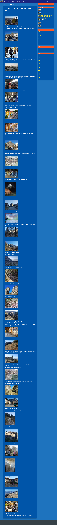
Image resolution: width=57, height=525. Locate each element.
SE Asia (39, 41)
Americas (39, 32)
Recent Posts (14, 1)
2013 (39, 70)
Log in (39, 48)
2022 (39, 57)
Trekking (39, 42)
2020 (39, 60)
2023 (39, 56)
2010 (39, 74)
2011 (39, 73)
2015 (39, 67)
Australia (39, 34)
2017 (39, 64)
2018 (39, 63)
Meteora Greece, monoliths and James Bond (18, 9)
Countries (18, 1)
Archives (22, 1)
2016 (39, 66)
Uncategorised (40, 44)
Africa (39, 31)
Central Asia (39, 35)
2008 (39, 77)
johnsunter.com (6, 1)
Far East (39, 38)
